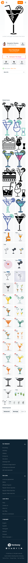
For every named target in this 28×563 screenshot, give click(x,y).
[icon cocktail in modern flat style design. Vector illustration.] (8, 345)
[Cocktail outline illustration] (8, 160)
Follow (22, 45)
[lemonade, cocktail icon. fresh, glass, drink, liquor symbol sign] (8, 392)
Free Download (14, 50)
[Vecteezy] (2, 2)
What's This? (13, 68)
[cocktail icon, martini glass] (8, 404)
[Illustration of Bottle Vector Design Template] (8, 305)
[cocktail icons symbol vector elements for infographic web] (13, 331)
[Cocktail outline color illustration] (19, 128)
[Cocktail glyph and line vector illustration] (8, 128)
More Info (6, 72)
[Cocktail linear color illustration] (18, 176)
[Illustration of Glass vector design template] (8, 317)
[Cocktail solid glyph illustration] (7, 110)
